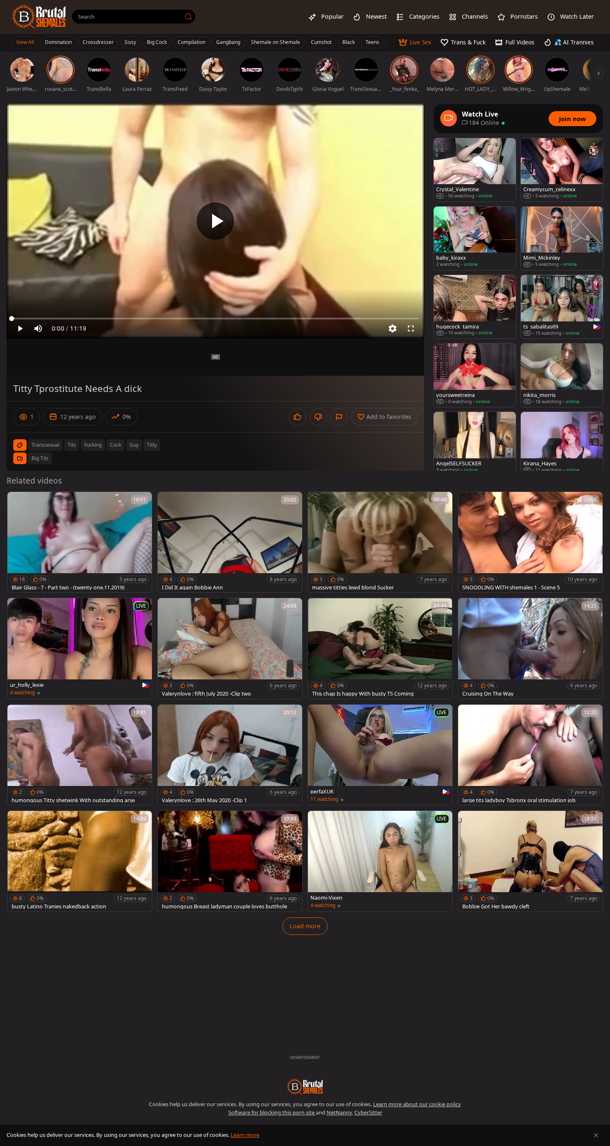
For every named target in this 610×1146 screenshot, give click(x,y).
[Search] (188, 17)
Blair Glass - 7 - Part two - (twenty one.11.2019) (68, 587)
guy (134, 444)
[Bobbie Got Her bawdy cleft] (530, 861)
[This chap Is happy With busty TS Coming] (380, 648)
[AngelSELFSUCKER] (475, 443)
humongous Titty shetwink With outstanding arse (73, 800)
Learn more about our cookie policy (417, 1104)
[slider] (215, 319)
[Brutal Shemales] (39, 16)
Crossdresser (98, 42)
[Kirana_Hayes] (562, 443)
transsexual (45, 444)
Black (348, 42)
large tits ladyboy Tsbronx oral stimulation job (519, 800)
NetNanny (339, 1112)
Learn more (245, 1135)
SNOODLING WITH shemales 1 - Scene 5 (511, 587)
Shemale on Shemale (275, 42)
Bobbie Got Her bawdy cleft (495, 906)
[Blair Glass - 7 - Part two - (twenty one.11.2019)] (79, 542)
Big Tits (40, 458)
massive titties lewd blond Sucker (353, 587)
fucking (93, 444)
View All (25, 42)
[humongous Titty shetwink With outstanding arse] (79, 755)
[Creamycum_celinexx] (562, 170)
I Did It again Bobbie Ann (192, 587)
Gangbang (228, 42)
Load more (305, 926)
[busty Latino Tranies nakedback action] (79, 861)
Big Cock (157, 42)
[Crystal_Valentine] (475, 170)
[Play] (215, 221)
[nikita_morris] (562, 375)
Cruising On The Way (488, 693)
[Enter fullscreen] (411, 328)
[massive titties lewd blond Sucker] (380, 542)
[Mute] (38, 328)
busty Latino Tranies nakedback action (59, 906)
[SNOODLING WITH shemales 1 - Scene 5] (530, 542)
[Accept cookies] (595, 1135)
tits (72, 444)
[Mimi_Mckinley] (562, 238)
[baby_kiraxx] (475, 238)
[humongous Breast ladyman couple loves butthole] (230, 861)
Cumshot (321, 42)
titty (152, 444)
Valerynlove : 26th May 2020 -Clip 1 (204, 800)
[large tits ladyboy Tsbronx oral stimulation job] (530, 755)
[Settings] (392, 328)
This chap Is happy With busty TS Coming (363, 693)
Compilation (191, 42)
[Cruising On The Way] (530, 648)
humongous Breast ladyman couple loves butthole (224, 906)
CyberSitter (368, 1112)
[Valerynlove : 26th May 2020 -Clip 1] (230, 755)
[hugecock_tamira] (475, 306)
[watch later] (17, 502)
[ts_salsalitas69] (562, 306)
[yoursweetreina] (475, 375)
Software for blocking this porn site (272, 1112)
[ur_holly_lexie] (79, 648)
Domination (58, 42)
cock (115, 444)
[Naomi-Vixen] (380, 861)
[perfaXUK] (380, 755)
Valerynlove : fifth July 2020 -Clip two (206, 693)
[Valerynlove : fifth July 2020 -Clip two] (230, 648)
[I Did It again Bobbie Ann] (230, 542)
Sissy (130, 42)
